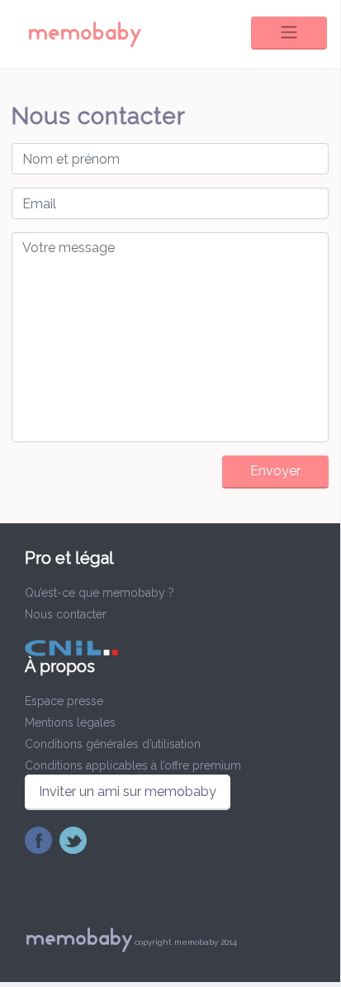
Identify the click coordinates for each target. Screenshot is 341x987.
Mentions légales (70, 722)
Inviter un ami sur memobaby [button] (127, 791)
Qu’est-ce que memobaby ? (99, 592)
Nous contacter (66, 614)
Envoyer (275, 471)
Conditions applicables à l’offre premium (133, 765)
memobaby (84, 33)
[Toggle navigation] (289, 33)
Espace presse (64, 701)
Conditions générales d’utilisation (113, 744)
